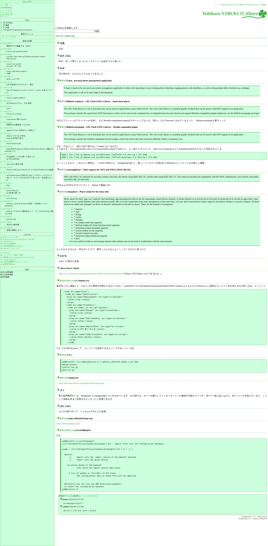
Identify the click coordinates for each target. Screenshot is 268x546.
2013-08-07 (7, 217)
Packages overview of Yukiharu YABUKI (18, 239)
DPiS (63, 80)
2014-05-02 (7, 101)
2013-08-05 (7, 228)
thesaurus (6, 253)
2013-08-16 (7, 209)
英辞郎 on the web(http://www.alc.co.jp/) (18, 257)
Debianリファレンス (11, 248)
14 (4, 13)
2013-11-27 (7, 162)
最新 (241, 5)
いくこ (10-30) (9, 37)
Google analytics (9, 260)
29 (6, 16)
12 (1, 13)
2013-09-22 (7, 183)
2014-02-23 (7, 122)
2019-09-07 (7, 49)
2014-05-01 (7, 106)
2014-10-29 (7, 82)
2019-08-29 (7, 69)
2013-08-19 (7, 201)
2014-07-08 (7, 88)
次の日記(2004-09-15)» (253, 5)
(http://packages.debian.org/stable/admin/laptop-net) (81, 383)
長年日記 (70, 36)
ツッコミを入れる (88, 496)
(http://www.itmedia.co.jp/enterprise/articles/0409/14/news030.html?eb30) (91, 273)
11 (11, 11)
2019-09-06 (7, 54)
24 (9, 14)
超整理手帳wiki (9, 264)
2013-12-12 (7, 154)
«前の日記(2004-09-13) (230, 5)
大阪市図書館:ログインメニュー (16, 262)
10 (9, 11)
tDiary (254, 517)
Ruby (250, 519)
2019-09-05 (7, 62)
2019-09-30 (7, 44)
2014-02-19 (7, 128)
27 (3, 16)
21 (4, 14)
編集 (264, 5)
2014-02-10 (7, 141)
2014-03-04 (7, 112)
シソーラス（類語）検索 (13, 255)
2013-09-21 (7, 188)
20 (3, 14)
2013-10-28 (7, 173)
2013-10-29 (7, 167)
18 (11, 13)
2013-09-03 (7, 196)
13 (3, 13)
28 (4, 16)
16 (8, 13)
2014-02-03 (7, 147)
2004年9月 (6, 5)
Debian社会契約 (9, 244)
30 (8, 16)
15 (6, 13)
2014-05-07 (7, 96)
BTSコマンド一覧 (10, 237)
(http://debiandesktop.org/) (68, 423)
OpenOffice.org (68, 280)
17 (9, 13)
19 (1, 14)
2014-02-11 (7, 133)
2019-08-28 (7, 77)
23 (8, 14)
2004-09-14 (60, 36)
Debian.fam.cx (8, 241)
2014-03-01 (7, 117)
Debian (64, 355)
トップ (218, 5)
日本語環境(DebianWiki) (12, 246)
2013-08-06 (7, 222)
